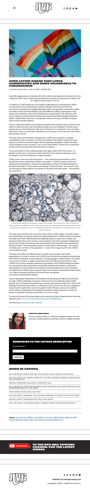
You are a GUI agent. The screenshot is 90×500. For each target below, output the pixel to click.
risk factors (39, 420)
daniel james (26, 303)
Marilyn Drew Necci (19, 89)
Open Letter (29, 420)
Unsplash (38, 303)
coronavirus (20, 417)
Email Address (19, 346)
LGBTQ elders (58, 417)
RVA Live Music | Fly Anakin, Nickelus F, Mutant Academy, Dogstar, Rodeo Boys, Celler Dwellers (44, 378)
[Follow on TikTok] (73, 8)
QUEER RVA (46, 89)
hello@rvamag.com (72, 479)
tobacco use (58, 420)
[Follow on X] (67, 474)
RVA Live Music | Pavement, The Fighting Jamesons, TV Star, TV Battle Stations (44, 395)
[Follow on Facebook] (63, 8)
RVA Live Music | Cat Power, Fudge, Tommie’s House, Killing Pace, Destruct (42, 403)
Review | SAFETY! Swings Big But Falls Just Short (31, 399)
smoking (48, 420)
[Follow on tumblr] (70, 474)
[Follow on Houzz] (70, 8)
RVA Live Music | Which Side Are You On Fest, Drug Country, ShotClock (41, 374)
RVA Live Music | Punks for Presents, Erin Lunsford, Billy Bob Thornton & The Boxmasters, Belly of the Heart (44, 387)
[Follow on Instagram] (66, 8)
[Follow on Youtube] (76, 8)
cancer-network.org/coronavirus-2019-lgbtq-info (42, 299)
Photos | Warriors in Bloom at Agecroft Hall (30, 383)
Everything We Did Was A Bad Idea (25, 392)
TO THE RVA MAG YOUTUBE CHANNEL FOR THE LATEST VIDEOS (54, 447)
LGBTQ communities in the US (39, 417)
